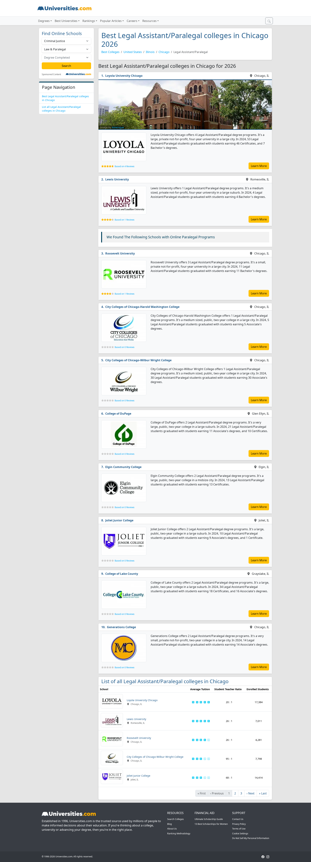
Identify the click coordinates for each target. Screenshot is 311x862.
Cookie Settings (240, 833)
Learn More (259, 166)
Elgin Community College (123, 467)
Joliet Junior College (119, 520)
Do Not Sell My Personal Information (250, 838)
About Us (172, 828)
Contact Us (237, 819)
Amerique (118, 127)
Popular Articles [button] (111, 21)
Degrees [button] (44, 21)
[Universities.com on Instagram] (267, 856)
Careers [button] (132, 21)
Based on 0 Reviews (124, 347)
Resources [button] (149, 21)
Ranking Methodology (178, 833)
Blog (169, 824)
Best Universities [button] (66, 21)
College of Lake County (121, 574)
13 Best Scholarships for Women (211, 824)
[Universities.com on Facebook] (263, 856)
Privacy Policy (239, 824)
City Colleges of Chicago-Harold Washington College (142, 307)
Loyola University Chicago (124, 76)
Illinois (150, 52)
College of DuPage (118, 414)
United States (132, 52)
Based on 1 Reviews (124, 219)
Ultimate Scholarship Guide (209, 819)
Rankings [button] (88, 21)
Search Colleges (175, 819)
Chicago (164, 52)
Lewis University (117, 179)
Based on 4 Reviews (124, 166)
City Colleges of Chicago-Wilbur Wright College (138, 360)
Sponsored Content (51, 74)
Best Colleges (110, 52)
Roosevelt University (120, 253)
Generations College (121, 627)
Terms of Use (238, 828)
